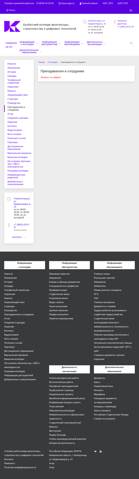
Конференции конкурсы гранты (65, 402)
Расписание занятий (104, 278)
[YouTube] (101, 451)
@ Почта (10, 10)
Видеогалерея (14, 130)
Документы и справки (105, 306)
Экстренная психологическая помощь (113, 343)
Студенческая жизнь (59, 294)
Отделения (12, 87)
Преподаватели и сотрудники (16, 108)
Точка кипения (56, 406)
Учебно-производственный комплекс (67, 439)
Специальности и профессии (63, 286)
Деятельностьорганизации (94, 43)
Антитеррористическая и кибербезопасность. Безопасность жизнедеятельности (111, 326)
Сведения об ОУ (11, 45)
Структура (12, 99)
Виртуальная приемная (19, 153)
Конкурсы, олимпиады (105, 406)
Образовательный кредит (62, 410)
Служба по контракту (104, 419)
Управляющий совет (17, 95)
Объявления (13, 68)
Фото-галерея (14, 134)
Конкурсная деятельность (62, 443)
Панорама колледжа (17, 171)
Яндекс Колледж (57, 435)
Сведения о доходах (17, 118)
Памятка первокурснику (61, 318)
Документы (99, 378)
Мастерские (55, 431)
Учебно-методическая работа (64, 378)
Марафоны (99, 394)
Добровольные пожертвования (15, 182)
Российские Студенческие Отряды (111, 414)
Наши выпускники (58, 306)
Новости (11, 64)
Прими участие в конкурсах (107, 290)
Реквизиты (9, 463)
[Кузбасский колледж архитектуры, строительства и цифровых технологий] (13, 26)
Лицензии (12, 122)
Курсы (97, 382)
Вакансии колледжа (17, 157)
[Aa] (131, 10)
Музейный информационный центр (67, 398)
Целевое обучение (58, 310)
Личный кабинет (90, 3)
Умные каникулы (102, 410)
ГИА (96, 298)
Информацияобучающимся (72, 43)
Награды (11, 76)
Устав (10, 114)
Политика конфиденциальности (20, 467)
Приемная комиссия (59, 274)
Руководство (13, 103)
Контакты (12, 126)
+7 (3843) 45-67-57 (125, 27)
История (11, 72)
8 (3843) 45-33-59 (45, 3)
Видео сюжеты (56, 302)
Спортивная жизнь (58, 298)
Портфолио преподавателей (63, 386)
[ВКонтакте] (96, 451)
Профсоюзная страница (61, 390)
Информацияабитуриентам (49, 43)
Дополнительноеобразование (29, 51)
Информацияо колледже (27, 43)
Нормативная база (103, 386)
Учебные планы (102, 274)
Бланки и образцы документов (64, 282)
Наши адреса (68, 3)
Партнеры (12, 142)
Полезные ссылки (16, 138)
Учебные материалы (104, 302)
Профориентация (58, 290)
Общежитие (55, 278)
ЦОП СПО (123, 3)
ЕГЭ (96, 294)
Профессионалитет (59, 314)
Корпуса (11, 91)
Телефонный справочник (13, 81)
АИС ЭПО (108, 3)
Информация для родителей (16, 176)
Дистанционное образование (15, 147)
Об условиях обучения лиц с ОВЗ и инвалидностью (18, 164)
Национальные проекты (61, 394)
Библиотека (100, 286)
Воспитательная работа (61, 382)
